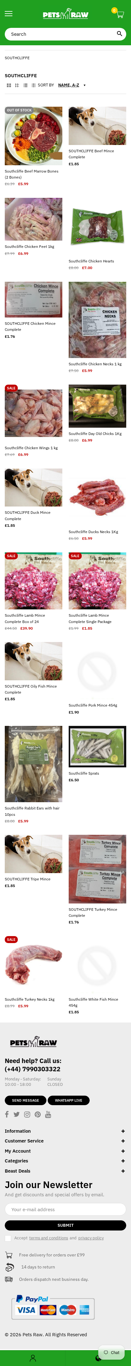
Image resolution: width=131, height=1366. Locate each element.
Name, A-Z (68, 85)
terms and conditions (48, 1238)
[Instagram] (27, 1115)
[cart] (120, 15)
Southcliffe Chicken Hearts (91, 261)
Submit (66, 1225)
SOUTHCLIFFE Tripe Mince (28, 879)
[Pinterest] (38, 1115)
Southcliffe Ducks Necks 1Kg (93, 531)
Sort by (46, 85)
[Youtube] (48, 1115)
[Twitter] (16, 1115)
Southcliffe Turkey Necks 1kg (29, 999)
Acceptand (59, 1238)
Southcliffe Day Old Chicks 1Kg (95, 433)
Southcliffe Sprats (84, 773)
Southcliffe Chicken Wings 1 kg (31, 447)
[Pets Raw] (65, 14)
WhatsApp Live (68, 1100)
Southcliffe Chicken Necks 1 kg (95, 364)
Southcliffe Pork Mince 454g (93, 705)
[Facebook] (7, 1115)
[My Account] (32, 1358)
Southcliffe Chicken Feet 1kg (29, 246)
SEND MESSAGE (25, 1100)
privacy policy (91, 1238)
